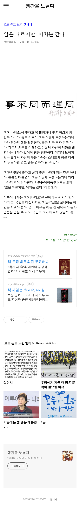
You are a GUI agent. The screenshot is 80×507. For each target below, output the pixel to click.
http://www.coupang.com (21, 255)
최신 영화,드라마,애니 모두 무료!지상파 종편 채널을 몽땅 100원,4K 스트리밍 (28, 297)
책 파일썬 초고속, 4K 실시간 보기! (28, 290)
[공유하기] (18, 320)
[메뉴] (6, 6)
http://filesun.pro (17, 284)
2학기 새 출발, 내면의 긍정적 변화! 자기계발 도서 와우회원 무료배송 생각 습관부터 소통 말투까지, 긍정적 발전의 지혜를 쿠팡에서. (28, 269)
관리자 (53, 499)
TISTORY (41, 499)
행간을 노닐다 (40, 5)
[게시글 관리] (23, 320)
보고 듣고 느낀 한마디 (17, 24)
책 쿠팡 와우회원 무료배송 (28, 262)
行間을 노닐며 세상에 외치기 (24, 458)
